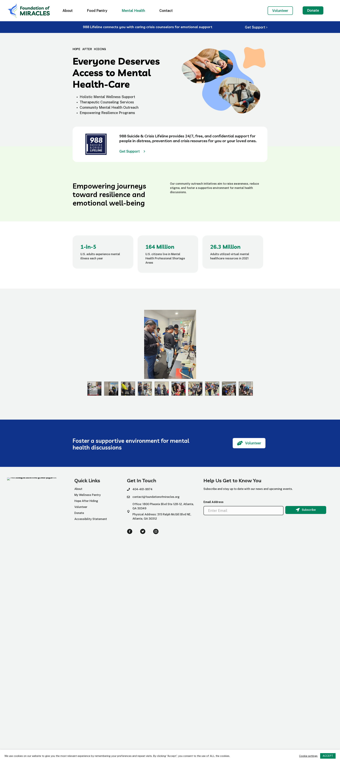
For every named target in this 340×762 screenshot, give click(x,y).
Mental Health (133, 10)
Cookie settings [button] (308, 755)
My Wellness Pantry (87, 495)
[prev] (12, 349)
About (68, 10)
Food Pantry (97, 10)
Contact (166, 10)
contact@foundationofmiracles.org (156, 497)
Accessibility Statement (90, 519)
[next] (327, 349)
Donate (79, 513)
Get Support (256, 27)
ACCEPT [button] (328, 755)
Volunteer (80, 507)
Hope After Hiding (86, 501)
